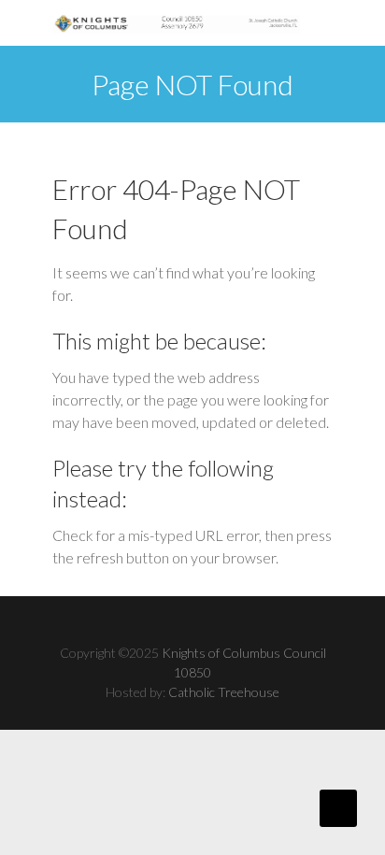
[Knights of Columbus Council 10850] (176, 23)
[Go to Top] (338, 808)
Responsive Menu (321, 27)
